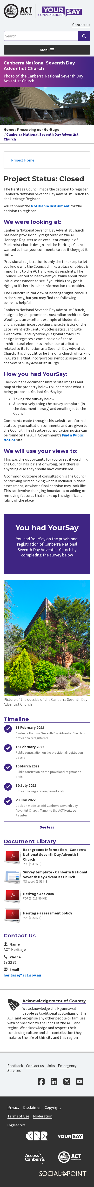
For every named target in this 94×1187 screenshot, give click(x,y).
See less (47, 827)
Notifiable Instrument (50, 206)
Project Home (22, 160)
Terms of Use (18, 1116)
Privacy (13, 1107)
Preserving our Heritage (38, 129)
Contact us (81, 24)
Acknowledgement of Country (54, 1001)
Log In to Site (16, 1125)
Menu (45, 49)
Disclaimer (32, 1107)
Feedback (15, 1065)
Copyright (53, 1107)
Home (9, 129)
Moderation (42, 1116)
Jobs (51, 1065)
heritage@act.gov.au (22, 975)
